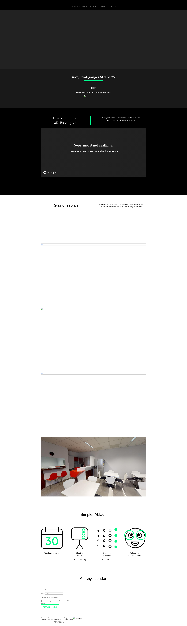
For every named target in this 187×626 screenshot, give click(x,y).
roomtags (112, 6)
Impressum (50, 619)
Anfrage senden (50, 607)
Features (86, 6)
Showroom (75, 6)
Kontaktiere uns (44, 618)
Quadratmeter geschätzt (48, 601)
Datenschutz (51, 618)
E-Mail (43, 593)
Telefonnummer (46, 597)
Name (43, 590)
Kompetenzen (99, 6)
